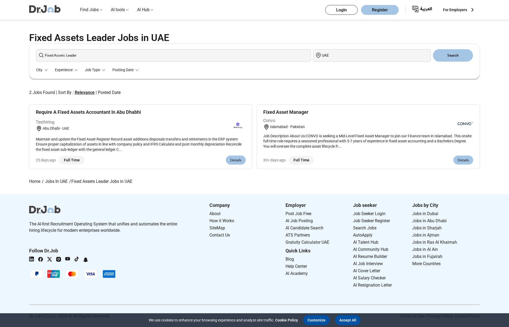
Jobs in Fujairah (427, 256)
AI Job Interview (368, 263)
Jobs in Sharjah (427, 227)
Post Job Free (298, 213)
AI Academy (297, 273)
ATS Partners (298, 235)
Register (380, 9)
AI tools (118, 9)
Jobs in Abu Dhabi (429, 220)
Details (236, 160)
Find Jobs (89, 9)
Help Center (296, 266)
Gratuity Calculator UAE (307, 242)
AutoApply (362, 235)
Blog (290, 259)
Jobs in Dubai (425, 213)
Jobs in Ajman (425, 235)
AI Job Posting (299, 220)
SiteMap (217, 227)
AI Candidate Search (304, 227)
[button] (316, 320)
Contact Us (219, 235)
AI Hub (143, 9)
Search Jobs (364, 227)
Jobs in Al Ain (425, 249)
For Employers (455, 10)
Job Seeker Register (371, 220)
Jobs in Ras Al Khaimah (434, 242)
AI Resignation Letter (372, 285)
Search (453, 55)
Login (341, 9)
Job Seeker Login (369, 213)
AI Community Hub (370, 249)
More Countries (426, 263)
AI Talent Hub (365, 242)
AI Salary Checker (369, 277)
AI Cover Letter (366, 270)
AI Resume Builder (370, 256)
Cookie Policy (286, 320)
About (215, 213)
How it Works (221, 220)
